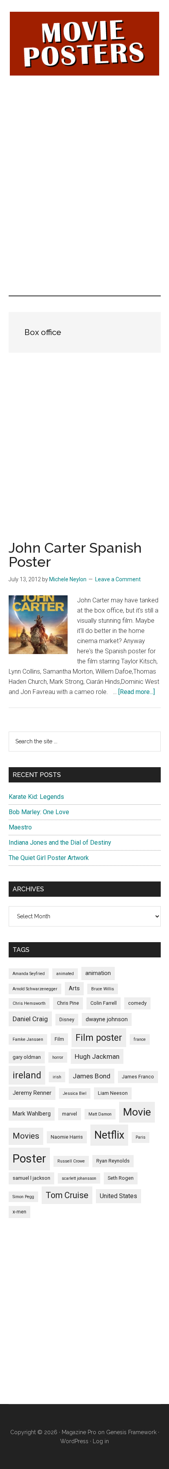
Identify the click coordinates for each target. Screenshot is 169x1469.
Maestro (20, 827)
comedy (137, 1003)
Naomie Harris (67, 1137)
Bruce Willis (102, 988)
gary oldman (27, 1057)
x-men (19, 1212)
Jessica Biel (74, 1093)
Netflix (109, 1135)
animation (98, 973)
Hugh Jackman (97, 1056)
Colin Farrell (103, 1003)
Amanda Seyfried (29, 973)
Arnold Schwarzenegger (35, 988)
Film (59, 1039)
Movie (137, 1112)
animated (65, 973)
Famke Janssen (28, 1039)
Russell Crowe (71, 1161)
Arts (74, 988)
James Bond (91, 1076)
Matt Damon (100, 1114)
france (140, 1039)
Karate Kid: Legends (36, 796)
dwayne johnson (107, 1019)
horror (57, 1057)
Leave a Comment (118, 579)
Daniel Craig (30, 1019)
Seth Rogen (121, 1178)
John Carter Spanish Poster (75, 554)
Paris (140, 1137)
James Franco (138, 1077)
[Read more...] (136, 692)
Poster (29, 1158)
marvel (69, 1114)
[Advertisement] (84, 136)
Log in (101, 1441)
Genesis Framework (131, 1432)
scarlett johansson (79, 1178)
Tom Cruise (67, 1195)
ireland (27, 1075)
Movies (26, 1136)
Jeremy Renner (32, 1092)
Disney (66, 1019)
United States (118, 1196)
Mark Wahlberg (32, 1113)
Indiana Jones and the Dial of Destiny (60, 842)
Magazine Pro (79, 1432)
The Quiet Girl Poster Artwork (49, 858)
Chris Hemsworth (29, 1003)
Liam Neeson (113, 1093)
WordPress (74, 1441)
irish (57, 1077)
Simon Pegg (23, 1196)
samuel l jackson (31, 1178)
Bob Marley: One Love (39, 812)
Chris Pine (68, 1003)
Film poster (98, 1037)
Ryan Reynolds (113, 1161)
